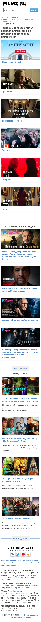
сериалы (29, 560)
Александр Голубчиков (27, 585)
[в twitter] (18, 554)
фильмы (21, 560)
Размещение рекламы (20, 617)
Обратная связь (31, 615)
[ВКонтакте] (13, 554)
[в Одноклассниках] (28, 554)
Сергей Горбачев (21, 588)
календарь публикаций (29, 563)
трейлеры (5, 560)
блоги (36, 560)
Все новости (20, 369)
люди (3, 563)
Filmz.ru (18, 577)
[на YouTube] (23, 554)
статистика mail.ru (8, 566)
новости (13, 560)
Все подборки (20, 538)
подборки (13, 563)
